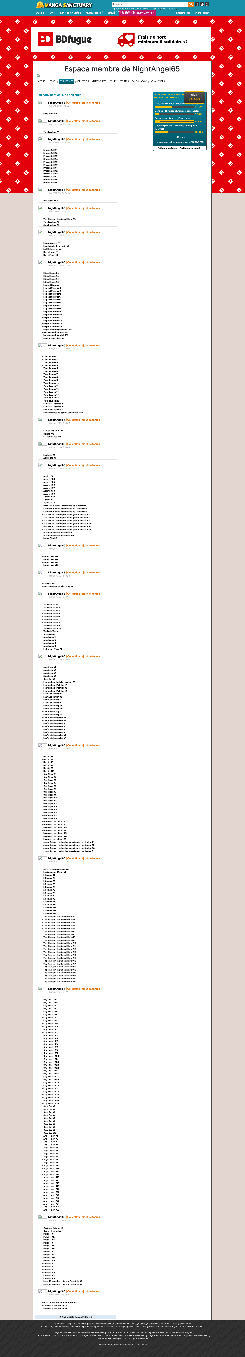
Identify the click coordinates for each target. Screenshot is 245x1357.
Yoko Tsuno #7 (50, 374)
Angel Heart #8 (50, 1156)
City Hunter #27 (51, 1076)
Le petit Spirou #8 (52, 308)
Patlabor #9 (49, 1257)
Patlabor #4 (49, 1243)
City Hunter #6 (50, 1014)
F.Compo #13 (49, 910)
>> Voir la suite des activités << (75, 1317)
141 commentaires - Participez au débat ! (179, 148)
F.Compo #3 (49, 881)
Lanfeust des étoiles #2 (54, 720)
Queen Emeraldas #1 (53, 1231)
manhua (151, 1323)
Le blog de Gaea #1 (52, 649)
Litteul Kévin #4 (51, 276)
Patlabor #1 (48, 1234)
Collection (82, 81)
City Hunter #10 (51, 1026)
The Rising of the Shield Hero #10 (59, 943)
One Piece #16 (50, 812)
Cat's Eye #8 (49, 1127)
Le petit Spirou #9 (52, 311)
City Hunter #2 (50, 1003)
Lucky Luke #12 (50, 559)
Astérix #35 (49, 482)
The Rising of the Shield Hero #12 (59, 949)
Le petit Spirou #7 (52, 303)
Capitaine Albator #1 (53, 1228)
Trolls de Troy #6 (51, 616)
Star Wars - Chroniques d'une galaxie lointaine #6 (67, 529)
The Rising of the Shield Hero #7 (59, 934)
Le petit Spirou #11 (52, 317)
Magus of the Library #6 (55, 836)
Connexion (183, 13)
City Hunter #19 (50, 1053)
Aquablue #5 (49, 646)
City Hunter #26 (51, 1074)
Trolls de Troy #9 (51, 625)
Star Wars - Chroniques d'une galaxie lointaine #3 (67, 520)
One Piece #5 (49, 786)
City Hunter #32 (51, 1091)
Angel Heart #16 (51, 1180)
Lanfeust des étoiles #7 (54, 735)
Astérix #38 (49, 491)
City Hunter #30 (51, 1085)
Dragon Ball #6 (50, 165)
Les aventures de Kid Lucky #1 (58, 586)
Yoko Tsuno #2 (50, 359)
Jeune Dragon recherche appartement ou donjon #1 (68, 842)
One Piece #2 (49, 777)
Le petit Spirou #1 (51, 285)
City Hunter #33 (51, 1094)
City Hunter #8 (50, 1020)
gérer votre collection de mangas (110, 1326)
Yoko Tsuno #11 (50, 386)
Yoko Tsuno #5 (50, 368)
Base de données (70, 13)
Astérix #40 (49, 496)
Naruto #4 (48, 765)
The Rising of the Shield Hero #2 (59, 919)
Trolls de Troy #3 (51, 610)
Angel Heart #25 (51, 1207)
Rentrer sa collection (123, 1344)
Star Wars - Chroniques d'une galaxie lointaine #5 (67, 526)
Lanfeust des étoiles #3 (54, 723)
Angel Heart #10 (51, 1162)
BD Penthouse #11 (52, 436)
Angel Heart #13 (51, 1171)
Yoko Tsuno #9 (50, 380)
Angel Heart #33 (51, 1210)
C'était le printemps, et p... (124, 11)
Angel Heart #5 (50, 1147)
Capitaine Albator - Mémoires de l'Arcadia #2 (65, 508)
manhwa (142, 1323)
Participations (139, 81)
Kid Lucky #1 (49, 583)
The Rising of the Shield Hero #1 (59, 916)
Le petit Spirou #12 (52, 320)
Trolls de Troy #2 (51, 607)
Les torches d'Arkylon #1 (55, 685)
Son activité (66, 81)
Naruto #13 (48, 771)
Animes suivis (99, 81)
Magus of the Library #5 (55, 833)
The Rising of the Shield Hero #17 (59, 964)
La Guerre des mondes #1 (55, 1305)
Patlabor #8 (49, 1254)
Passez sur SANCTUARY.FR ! (138, 13)
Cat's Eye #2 (49, 1109)
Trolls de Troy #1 (51, 604)
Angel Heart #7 (50, 1153)
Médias (112, 13)
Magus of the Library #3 (55, 827)
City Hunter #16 (50, 1044)
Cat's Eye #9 (49, 1130)
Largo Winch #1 (50, 538)
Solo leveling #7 (51, 132)
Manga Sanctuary (74, 1323)
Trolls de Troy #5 (51, 613)
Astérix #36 (49, 485)
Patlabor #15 (49, 1275)
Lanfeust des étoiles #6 (54, 732)
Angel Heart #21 (51, 1195)
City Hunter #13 (50, 1035)
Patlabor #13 (49, 1269)
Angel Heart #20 (51, 1192)
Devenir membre (105, 1344)
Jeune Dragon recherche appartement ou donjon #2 (69, 845)
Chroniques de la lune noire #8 (58, 535)
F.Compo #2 (49, 878)
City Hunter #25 (51, 1070)
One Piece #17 (50, 815)
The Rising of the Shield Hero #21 (59, 975)
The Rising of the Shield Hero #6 (59, 931)
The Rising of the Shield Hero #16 (59, 961)
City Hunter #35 (51, 1100)
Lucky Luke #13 (50, 562)
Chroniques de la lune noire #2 (58, 532)
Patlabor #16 (49, 1278)
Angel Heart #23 (51, 1201)
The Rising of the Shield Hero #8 (59, 937)
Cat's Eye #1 (49, 679)
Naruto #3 (48, 762)
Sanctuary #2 (49, 670)
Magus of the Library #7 (55, 839)
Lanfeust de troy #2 (52, 697)
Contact (143, 1344)
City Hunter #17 (50, 1047)
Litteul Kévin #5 (51, 279)
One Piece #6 (49, 789)
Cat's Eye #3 (49, 1112)
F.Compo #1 (49, 875)
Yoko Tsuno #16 (51, 395)
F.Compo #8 (49, 896)
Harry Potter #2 (50, 255)
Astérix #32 (49, 502)
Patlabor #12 (49, 1266)
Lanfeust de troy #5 (52, 705)
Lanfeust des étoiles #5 (54, 729)
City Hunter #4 (50, 1008)
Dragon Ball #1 (50, 150)
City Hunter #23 (51, 1065)
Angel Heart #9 (50, 1159)
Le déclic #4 (49, 455)
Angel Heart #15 (51, 1177)
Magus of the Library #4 (55, 830)
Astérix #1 (48, 500)
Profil (53, 81)
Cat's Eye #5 (49, 1118)
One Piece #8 (49, 795)
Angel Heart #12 (51, 1168)
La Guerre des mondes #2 (56, 1308)
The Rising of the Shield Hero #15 (59, 958)
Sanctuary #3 (49, 673)
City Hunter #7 (50, 1017)
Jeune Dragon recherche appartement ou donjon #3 (69, 848)
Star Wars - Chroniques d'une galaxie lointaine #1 (67, 514)
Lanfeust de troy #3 (52, 699)
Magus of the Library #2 (55, 824)
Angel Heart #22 (51, 1198)
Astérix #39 (49, 494)
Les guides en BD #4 (53, 431)
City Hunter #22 (51, 1062)
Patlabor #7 (49, 1251)
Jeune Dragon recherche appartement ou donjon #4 (69, 851)
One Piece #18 (50, 818)
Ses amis (124, 81)
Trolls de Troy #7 (51, 619)
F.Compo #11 (49, 904)
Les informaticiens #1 (53, 338)
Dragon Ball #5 (50, 162)
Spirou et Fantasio (130, 8)
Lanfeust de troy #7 (52, 711)
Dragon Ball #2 (50, 153)
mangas (133, 1323)
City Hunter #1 (50, 999)
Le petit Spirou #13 (52, 323)
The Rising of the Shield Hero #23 (59, 981)
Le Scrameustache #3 (53, 406)
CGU (137, 1344)
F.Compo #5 (49, 887)
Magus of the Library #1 (54, 821)
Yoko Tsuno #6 (50, 371)
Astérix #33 (49, 479)
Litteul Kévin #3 (51, 273)
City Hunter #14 (50, 1038)
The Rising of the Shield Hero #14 (59, 955)
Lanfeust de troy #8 (52, 714)
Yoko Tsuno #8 (50, 377)
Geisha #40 (49, 434)
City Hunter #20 (51, 1056)
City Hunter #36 (51, 1103)
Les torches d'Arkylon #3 (55, 691)
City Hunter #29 (51, 1082)
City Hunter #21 (50, 1059)
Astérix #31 (48, 476)
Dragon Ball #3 (50, 156)
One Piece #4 (49, 783)
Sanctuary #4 (49, 676)
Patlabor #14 (49, 1272)
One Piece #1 (49, 774)
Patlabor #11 (49, 1263)
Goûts (113, 81)
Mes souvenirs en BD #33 (55, 332)
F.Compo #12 (49, 907)
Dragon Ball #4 (50, 159)
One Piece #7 (49, 792)
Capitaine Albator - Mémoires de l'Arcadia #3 (65, 511)
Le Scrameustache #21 (54, 409)
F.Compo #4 (49, 884)
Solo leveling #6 (51, 225)
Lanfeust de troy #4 (52, 702)
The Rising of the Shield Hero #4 (59, 925)
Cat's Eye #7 (49, 1124)
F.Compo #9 (49, 899)
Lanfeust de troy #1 (52, 693)
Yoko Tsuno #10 (51, 383)
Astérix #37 (49, 488)
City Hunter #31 (50, 1088)
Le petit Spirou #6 (52, 299)
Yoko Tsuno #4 (50, 365)
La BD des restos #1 (52, 249)
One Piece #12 (50, 801)
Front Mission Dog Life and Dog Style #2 (62, 1284)
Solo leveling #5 (51, 222)
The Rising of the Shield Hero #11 (59, 946)
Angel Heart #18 (51, 1186)
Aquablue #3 (49, 640)
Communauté (94, 13)
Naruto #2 (48, 759)
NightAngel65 (56, 102)
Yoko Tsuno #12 (51, 389)
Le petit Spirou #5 (52, 297)
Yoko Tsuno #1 (50, 356)
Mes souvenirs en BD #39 (55, 335)
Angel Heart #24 (51, 1204)
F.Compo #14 (49, 913)
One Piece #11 (50, 797)
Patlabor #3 (49, 1240)
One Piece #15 (50, 809)
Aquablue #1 (49, 634)
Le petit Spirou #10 (52, 314)
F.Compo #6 (49, 890)
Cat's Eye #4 (49, 1115)
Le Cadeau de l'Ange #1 (54, 872)
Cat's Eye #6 (49, 1121)
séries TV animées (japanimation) (176, 1323)
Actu (52, 13)
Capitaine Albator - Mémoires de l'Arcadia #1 (64, 505)
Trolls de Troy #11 (51, 631)
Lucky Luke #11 (50, 556)
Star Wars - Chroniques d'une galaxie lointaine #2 (67, 517)
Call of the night (168, 8)
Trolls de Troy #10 (52, 628)
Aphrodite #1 (49, 458)
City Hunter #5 (50, 1011)
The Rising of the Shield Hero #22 (59, 978)
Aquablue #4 (49, 643)
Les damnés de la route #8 (56, 246)
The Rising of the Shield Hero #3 (59, 922)
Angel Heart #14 (51, 1174)
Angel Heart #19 (51, 1189)
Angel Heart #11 (51, 1165)
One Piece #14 (50, 806)
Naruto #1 (48, 756)
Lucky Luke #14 (50, 565)
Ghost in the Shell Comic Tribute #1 (60, 1302)
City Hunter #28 (51, 1079)
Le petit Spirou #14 (52, 326)
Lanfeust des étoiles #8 (54, 738)
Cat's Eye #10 (49, 1133)
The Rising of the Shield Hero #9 (59, 940)
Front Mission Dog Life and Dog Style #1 (62, 1281)
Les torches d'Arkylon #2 (55, 688)
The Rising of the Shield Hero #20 (59, 972)
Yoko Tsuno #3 (50, 362)
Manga (64, 4)
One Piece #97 (50, 201)
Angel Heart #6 (50, 1150)
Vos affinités (158, 81)
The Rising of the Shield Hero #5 (59, 928)
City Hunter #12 (50, 1032)
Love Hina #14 (50, 113)
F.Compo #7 (49, 893)
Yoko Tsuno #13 (51, 392)
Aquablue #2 (49, 637)
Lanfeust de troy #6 (52, 708)
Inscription (202, 13)
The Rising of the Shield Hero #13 (59, 952)
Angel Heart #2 (50, 1139)
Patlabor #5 (49, 1245)
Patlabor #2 (49, 1237)
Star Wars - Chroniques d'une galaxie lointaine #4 (67, 523)
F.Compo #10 (49, 901)
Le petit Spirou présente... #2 (57, 329)
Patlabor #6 (49, 1248)
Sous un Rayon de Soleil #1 (56, 869)
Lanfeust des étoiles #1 (54, 717)
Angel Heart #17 (51, 1183)
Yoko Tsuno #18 (51, 398)
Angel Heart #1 (50, 1136)
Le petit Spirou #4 (52, 294)
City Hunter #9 (50, 1023)
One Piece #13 (50, 803)
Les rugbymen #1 (51, 243)
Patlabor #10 (49, 1260)
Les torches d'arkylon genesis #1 (59, 682)
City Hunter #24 (51, 1068)
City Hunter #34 (51, 1097)
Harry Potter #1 (50, 252)
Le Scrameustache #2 (53, 403)
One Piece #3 (49, 780)
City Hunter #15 (50, 1041)
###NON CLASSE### (150, 8)
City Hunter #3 (50, 1005)
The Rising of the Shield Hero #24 (59, 219)
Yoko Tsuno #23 (51, 401)
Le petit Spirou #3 (52, 291)
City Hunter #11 (50, 1029)
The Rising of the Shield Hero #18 (59, 966)
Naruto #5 (48, 768)
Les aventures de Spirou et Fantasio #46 (63, 412)
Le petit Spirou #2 (52, 288)
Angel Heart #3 (50, 1141)
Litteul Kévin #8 (51, 282)
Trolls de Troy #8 (51, 622)
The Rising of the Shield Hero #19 (59, 970)
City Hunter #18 (50, 1050)
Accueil (39, 13)
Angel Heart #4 (50, 1145)
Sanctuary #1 (49, 667)
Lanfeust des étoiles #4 (54, 726)
